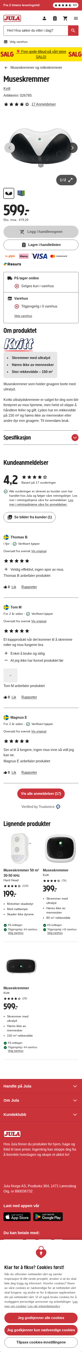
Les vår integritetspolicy (44, 1306)
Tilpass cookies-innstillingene (41, 1342)
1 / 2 (63, 180)
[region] (41, 1296)
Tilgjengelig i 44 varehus (22, 931)
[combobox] (41, 30)
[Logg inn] (44, 18)
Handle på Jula (17, 1086)
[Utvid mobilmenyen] (76, 18)
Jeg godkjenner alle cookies (41, 1318)
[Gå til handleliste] (55, 18)
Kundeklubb (14, 1114)
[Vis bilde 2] (21, 193)
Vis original (38, 551)
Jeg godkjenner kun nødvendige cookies (41, 1330)
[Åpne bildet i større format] (10, 675)
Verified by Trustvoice (38, 807)
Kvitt (6, 88)
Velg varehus (19, 41)
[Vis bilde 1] (8, 193)
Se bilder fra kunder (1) (33, 517)
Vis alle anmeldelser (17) (41, 793)
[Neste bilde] (72, 148)
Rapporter (29, 587)
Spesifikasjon (17, 437)
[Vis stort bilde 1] (41, 147)
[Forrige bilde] (9, 148)
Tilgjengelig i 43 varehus (62, 931)
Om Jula (11, 1100)
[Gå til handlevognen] (65, 18)
